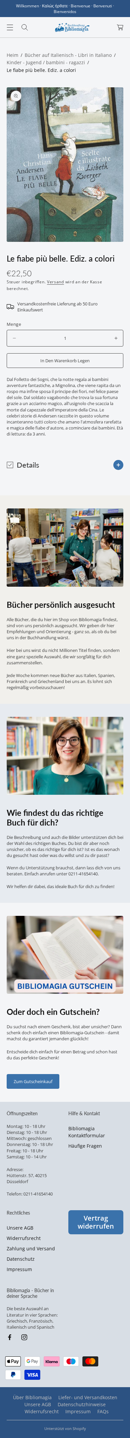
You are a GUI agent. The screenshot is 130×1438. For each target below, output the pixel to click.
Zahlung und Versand (31, 1248)
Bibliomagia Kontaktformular (86, 1132)
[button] (10, 27)
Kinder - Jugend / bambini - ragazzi (46, 62)
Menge (14, 324)
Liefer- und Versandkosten (87, 1397)
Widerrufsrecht (24, 1238)
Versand (55, 282)
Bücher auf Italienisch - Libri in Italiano (68, 55)
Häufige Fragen (85, 1146)
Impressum (19, 1269)
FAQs (103, 1411)
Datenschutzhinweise (82, 1404)
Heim (12, 55)
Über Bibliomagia (32, 1397)
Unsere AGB (20, 1228)
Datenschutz (21, 1259)
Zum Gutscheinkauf (33, 1081)
